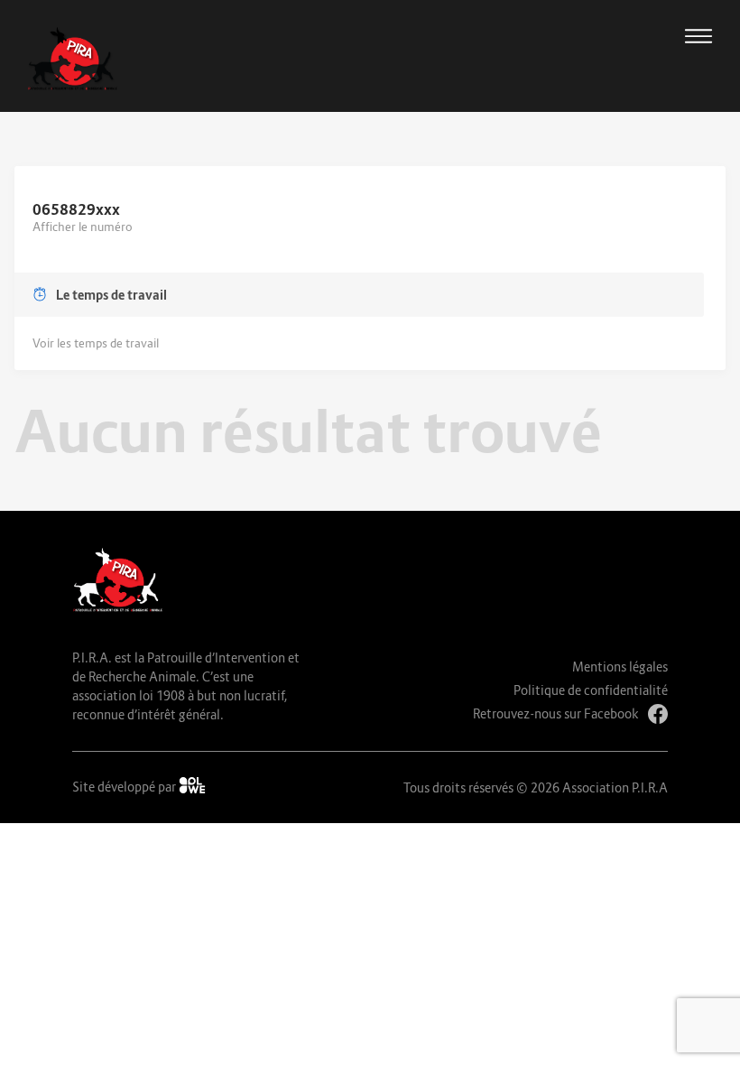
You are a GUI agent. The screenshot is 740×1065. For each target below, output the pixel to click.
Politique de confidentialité (590, 690)
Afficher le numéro (82, 226)
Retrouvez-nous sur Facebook (556, 713)
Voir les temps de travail (95, 343)
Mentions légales (620, 666)
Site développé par (125, 786)
